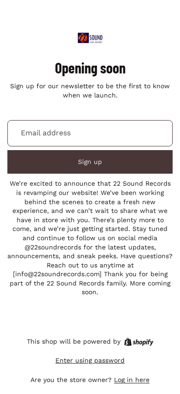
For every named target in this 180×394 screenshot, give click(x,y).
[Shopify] (138, 342)
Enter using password (90, 360)
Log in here (132, 379)
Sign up (90, 161)
